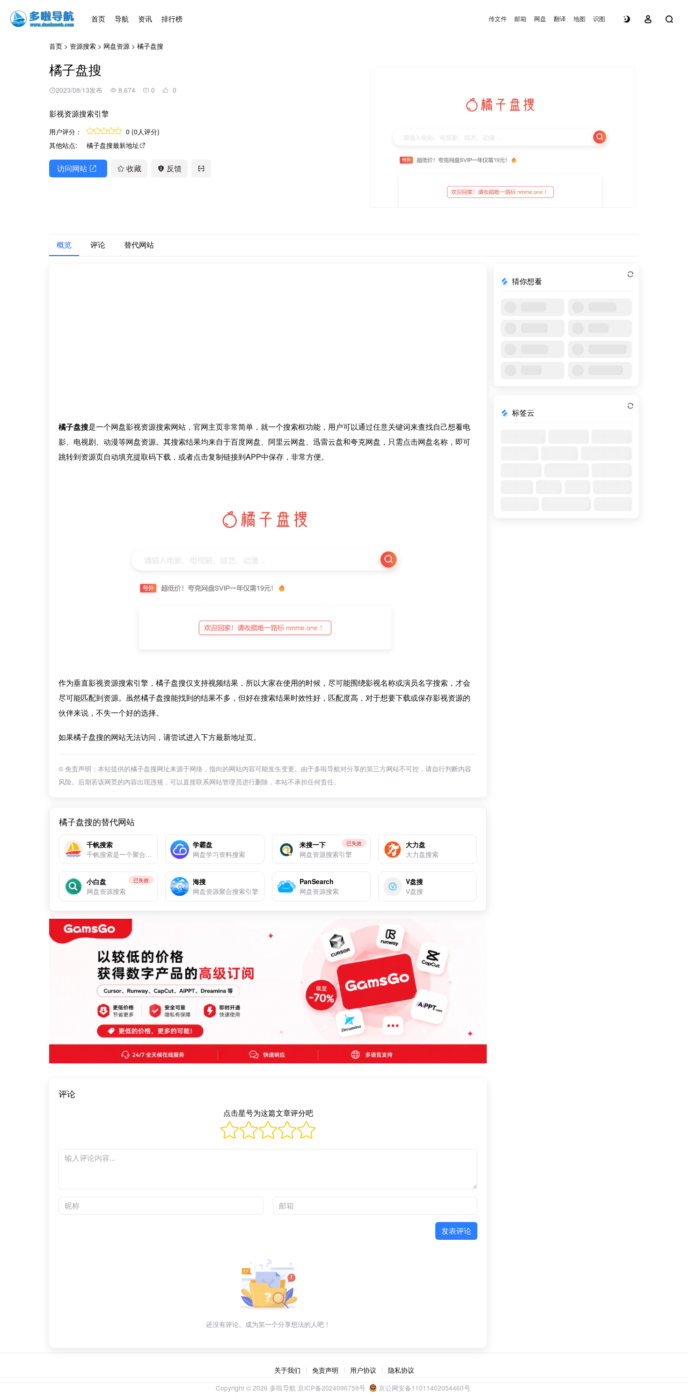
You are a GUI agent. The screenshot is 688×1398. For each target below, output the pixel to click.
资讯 (145, 18)
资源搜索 (83, 46)
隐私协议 (401, 1370)
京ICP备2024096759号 (332, 1387)
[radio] (229, 1131)
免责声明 (325, 1370)
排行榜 (172, 18)
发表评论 (456, 1230)
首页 (98, 18)
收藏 (133, 168)
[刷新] (630, 274)
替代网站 (139, 244)
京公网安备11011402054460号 (423, 1387)
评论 (97, 244)
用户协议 (363, 1370)
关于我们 (287, 1370)
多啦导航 (283, 1387)
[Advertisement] (268, 346)
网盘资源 (116, 46)
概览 (64, 244)
